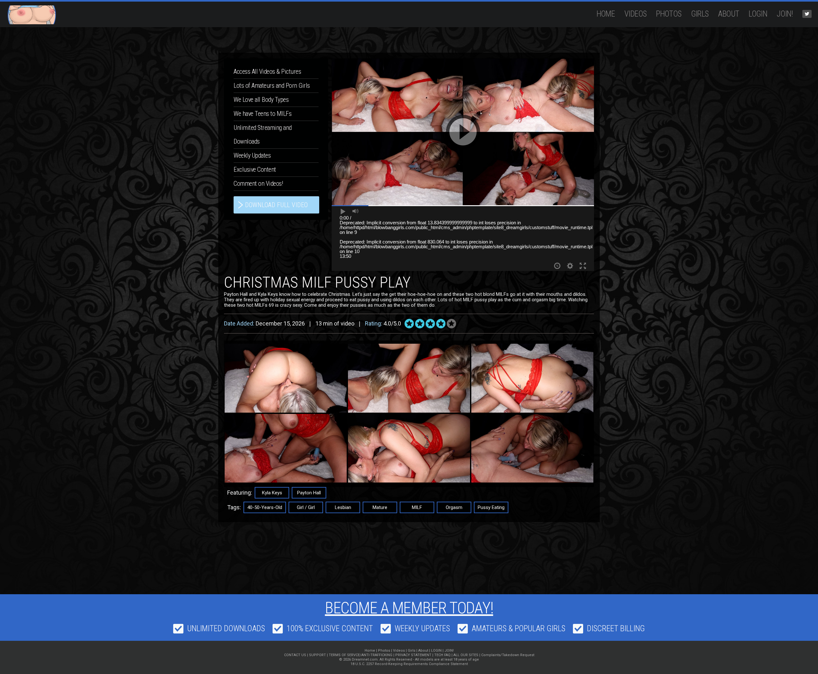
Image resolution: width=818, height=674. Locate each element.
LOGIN (758, 14)
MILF (417, 507)
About (728, 14)
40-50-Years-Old (264, 507)
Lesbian (343, 507)
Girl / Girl (306, 507)
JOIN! (785, 14)
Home (606, 14)
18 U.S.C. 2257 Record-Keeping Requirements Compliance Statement (409, 664)
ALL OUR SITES (465, 655)
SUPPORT (317, 655)
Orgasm (454, 507)
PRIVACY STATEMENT (413, 655)
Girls (700, 14)
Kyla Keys (272, 493)
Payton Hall (309, 493)
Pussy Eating (491, 507)
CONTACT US (295, 655)
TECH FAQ (442, 655)
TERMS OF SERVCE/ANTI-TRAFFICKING (360, 655)
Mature (380, 507)
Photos (668, 14)
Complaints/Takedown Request (507, 655)
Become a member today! (409, 608)
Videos (635, 14)
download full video (276, 205)
